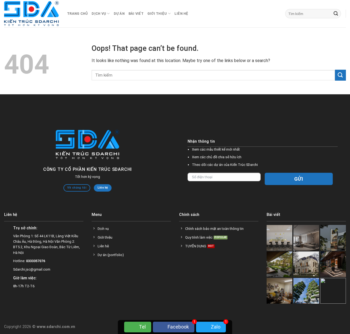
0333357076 (35, 261)
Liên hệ (181, 13)
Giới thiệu (157, 13)
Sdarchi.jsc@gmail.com (31, 269)
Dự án (119, 13)
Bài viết (136, 13)
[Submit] (335, 13)
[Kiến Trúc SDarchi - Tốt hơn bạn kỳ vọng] (31, 14)
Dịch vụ (99, 13)
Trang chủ (77, 13)
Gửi (298, 179)
